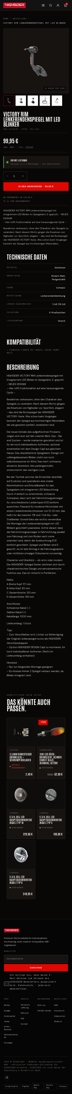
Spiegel (7, 1010)
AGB (56, 1005)
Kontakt (24, 1024)
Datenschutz (25, 985)
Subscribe (36, 967)
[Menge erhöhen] (23, 176)
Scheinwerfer (9, 1016)
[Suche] (50, 5)
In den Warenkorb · (36, 186)
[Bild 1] (8, 100)
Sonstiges (8, 1043)
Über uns (41, 1005)
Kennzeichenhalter (11, 1036)
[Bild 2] (20, 100)
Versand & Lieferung (25, 1006)
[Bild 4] (45, 100)
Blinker (7, 1005)
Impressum (59, 1010)
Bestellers (19, 18)
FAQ (22, 1018)
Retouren (25, 1013)
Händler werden (44, 1010)
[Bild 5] (57, 100)
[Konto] (58, 5)
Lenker (7, 1021)
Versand (29, 147)
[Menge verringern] (8, 176)
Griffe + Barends (7, 1028)
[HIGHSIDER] (14, 5)
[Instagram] (7, 1077)
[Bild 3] (32, 100)
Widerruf (58, 1021)
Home (6, 18)
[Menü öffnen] (43, 5)
